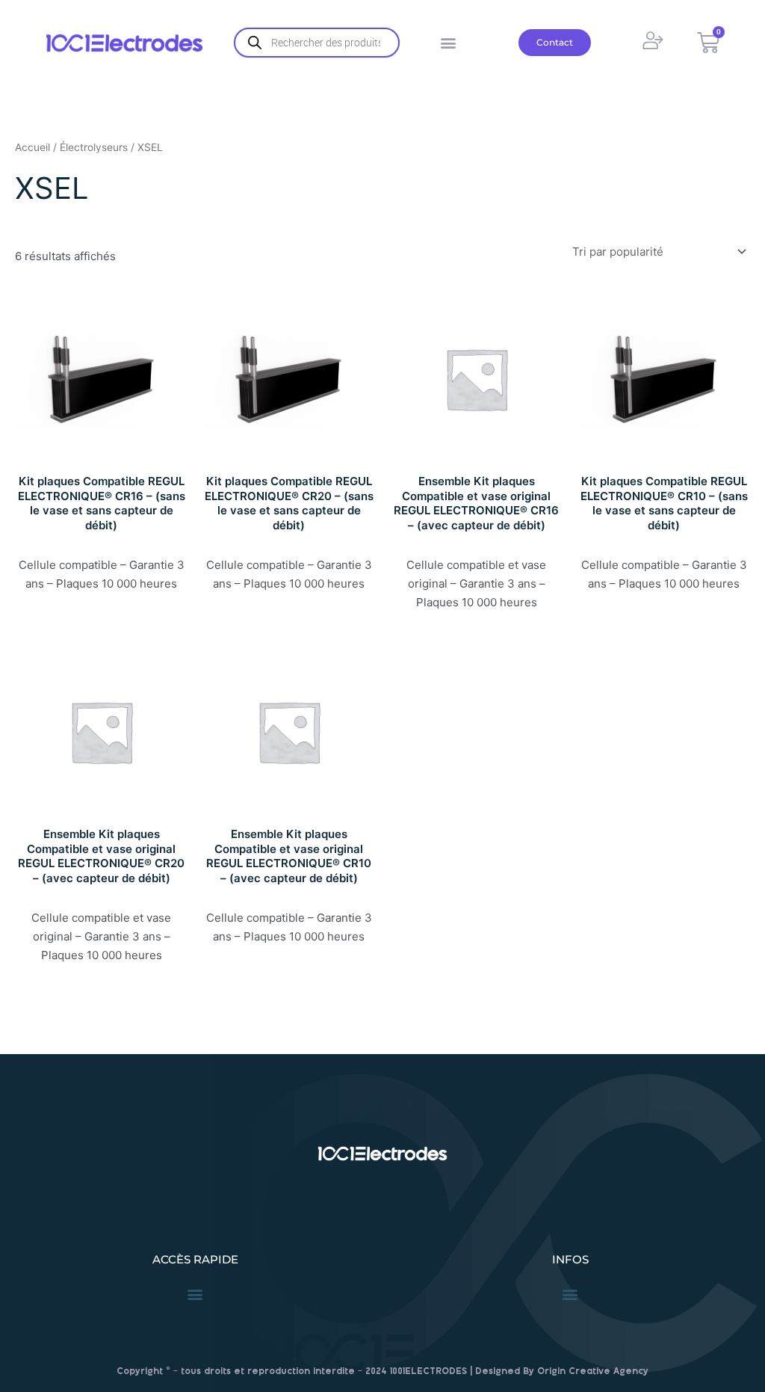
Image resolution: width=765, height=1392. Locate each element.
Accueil (32, 147)
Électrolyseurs (94, 147)
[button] (448, 43)
